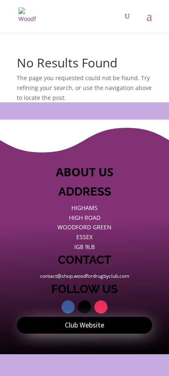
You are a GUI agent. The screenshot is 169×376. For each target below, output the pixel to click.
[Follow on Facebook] (68, 307)
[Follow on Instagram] (100, 307)
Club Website (84, 325)
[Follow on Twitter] (84, 307)
